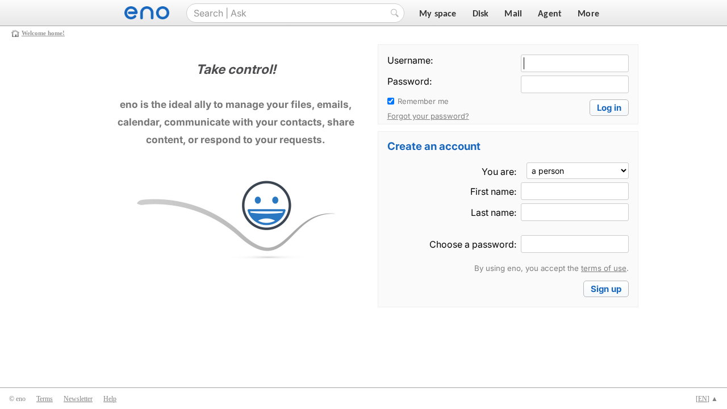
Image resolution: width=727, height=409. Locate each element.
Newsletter (78, 399)
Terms (44, 399)
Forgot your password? (428, 115)
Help (109, 399)
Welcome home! (43, 33)
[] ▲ (707, 399)
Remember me (423, 101)
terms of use (603, 268)
